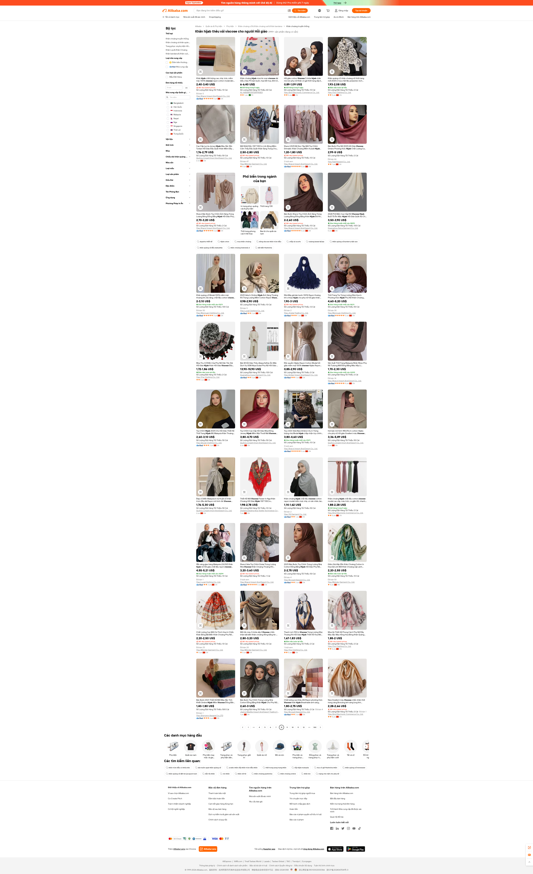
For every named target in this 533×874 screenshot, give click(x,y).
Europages (306, 861)
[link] (529, 847)
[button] (289, 10)
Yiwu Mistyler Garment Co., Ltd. (253, 164)
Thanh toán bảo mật (217, 793)
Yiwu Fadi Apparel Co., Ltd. (339, 162)
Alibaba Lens (179, 849)
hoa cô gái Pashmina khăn (327, 768)
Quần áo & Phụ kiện (214, 26)
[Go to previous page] (242, 727)
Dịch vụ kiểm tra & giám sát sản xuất (223, 814)
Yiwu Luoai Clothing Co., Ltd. (252, 311)
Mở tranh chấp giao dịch (300, 804)
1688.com (238, 861)
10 (293, 727)
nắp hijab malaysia (301, 768)
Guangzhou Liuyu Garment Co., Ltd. (255, 375)
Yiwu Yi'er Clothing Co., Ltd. (339, 92)
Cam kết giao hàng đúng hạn (220, 804)
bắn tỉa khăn (210, 774)
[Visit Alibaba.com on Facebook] (331, 828)
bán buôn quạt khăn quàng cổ (209, 768)
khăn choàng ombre (288, 774)
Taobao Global (278, 861)
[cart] (328, 11)
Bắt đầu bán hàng (337, 798)
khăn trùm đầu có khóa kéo (179, 768)
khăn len (307, 774)
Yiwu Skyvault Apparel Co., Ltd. (297, 580)
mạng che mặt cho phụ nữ (329, 774)
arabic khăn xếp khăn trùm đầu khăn (243, 768)
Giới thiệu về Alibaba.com (179, 787)
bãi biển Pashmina (265, 248)
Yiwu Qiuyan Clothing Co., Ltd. (209, 443)
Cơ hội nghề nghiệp (176, 809)
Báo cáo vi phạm (297, 820)
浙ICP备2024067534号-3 (337, 870)
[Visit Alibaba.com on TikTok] (359, 828)
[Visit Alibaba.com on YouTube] (354, 828)
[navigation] (178, 377)
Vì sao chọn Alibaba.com (178, 793)
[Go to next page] (320, 727)
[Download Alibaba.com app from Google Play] (355, 849)
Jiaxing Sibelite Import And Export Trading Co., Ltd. (259, 712)
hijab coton (224, 242)
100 (314, 727)
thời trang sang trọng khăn (276, 768)
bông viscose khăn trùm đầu (270, 242)
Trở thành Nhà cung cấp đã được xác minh (346, 810)
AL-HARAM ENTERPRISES (251, 92)
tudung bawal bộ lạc (316, 242)
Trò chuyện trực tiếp (298, 798)
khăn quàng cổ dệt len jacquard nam (183, 774)
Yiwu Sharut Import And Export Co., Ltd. (213, 96)
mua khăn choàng (244, 242)
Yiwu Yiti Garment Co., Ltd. (295, 514)
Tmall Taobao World (253, 861)
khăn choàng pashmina (263, 774)
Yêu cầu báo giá (255, 801)
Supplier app (269, 849)
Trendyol (296, 861)
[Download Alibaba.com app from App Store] (335, 849)
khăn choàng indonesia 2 (240, 248)
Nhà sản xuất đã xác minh (260, 796)
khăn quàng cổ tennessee (355, 768)
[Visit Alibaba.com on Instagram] (348, 828)
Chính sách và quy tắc (217, 820)
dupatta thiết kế (206, 242)
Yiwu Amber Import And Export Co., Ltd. (301, 375)
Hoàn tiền (294, 809)
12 (304, 727)
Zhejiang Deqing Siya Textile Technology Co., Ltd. (259, 510)
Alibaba (198, 26)
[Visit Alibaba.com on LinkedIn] (337, 828)
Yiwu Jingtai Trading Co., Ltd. (296, 313)
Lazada (267, 861)
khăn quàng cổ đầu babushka (211, 248)
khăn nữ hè (242, 774)
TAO (288, 861)
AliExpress (226, 861)
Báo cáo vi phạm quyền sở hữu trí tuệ (305, 814)
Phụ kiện (230, 26)
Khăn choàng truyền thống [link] (297, 26)
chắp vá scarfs (295, 242)
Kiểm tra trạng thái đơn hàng (342, 804)
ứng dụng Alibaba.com (313, 849)
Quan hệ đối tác (337, 817)
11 (298, 727)
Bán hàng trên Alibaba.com (341, 793)
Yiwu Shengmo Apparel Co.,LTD (209, 715)
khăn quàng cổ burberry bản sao (345, 242)
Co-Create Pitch (175, 798)
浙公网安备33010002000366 (312, 870)
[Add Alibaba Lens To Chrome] (208, 849)
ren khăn (226, 774)
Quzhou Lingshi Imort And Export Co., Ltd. (214, 158)
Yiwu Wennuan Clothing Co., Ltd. (210, 313)
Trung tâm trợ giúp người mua (302, 793)
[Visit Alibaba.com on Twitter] (343, 828)
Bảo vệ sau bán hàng (217, 809)
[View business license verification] (291, 869)
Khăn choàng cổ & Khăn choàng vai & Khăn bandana (260, 26)
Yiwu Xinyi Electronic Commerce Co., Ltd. (301, 92)
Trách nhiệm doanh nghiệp (179, 804)
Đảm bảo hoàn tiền (216, 798)
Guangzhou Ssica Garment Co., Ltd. (343, 228)
